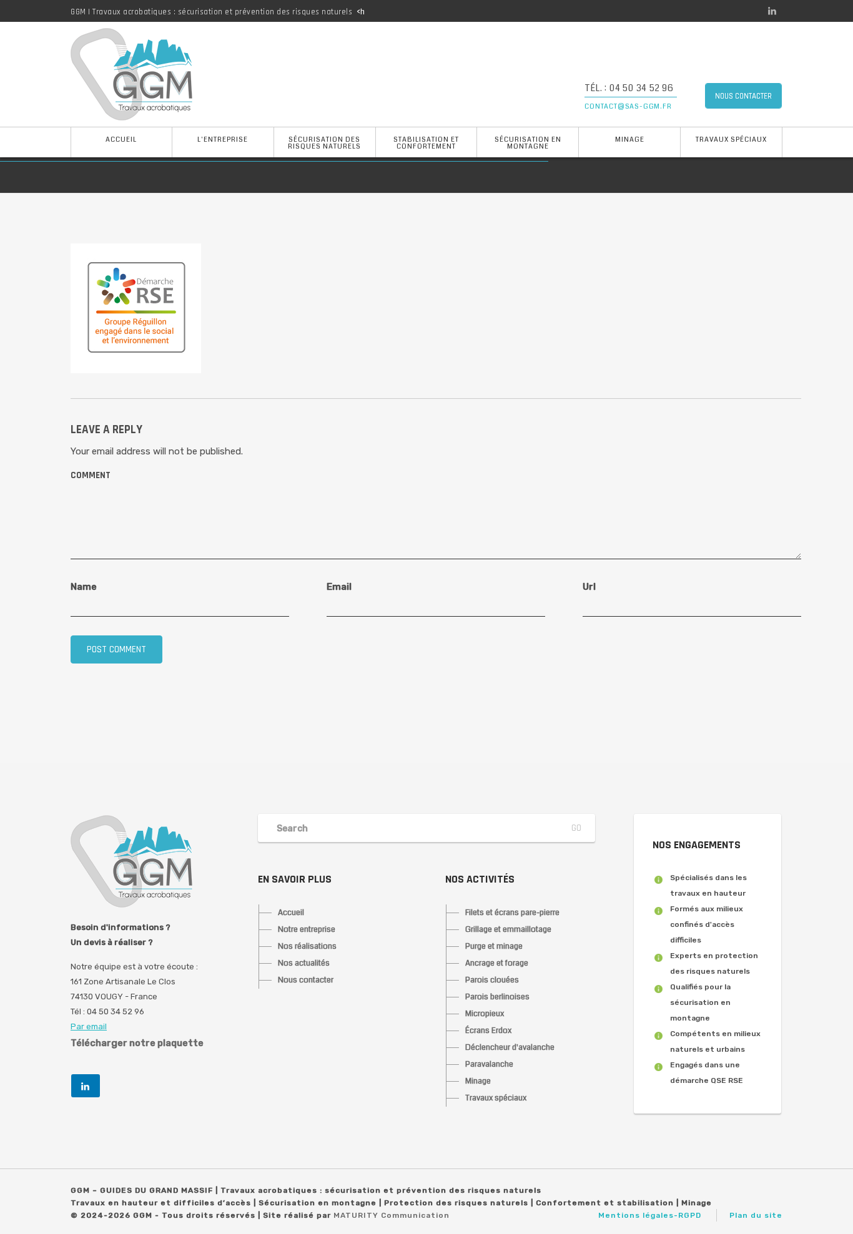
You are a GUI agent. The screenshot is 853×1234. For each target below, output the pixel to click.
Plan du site (755, 1215)
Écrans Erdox (488, 1030)
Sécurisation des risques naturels (324, 143)
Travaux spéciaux (731, 139)
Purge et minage (494, 946)
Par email (89, 1026)
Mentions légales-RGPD (649, 1215)
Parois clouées (492, 980)
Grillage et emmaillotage (508, 929)
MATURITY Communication (391, 1215)
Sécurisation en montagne (528, 143)
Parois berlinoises (497, 996)
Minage (629, 139)
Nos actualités (304, 963)
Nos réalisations (307, 946)
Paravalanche (489, 1064)
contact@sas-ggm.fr (627, 106)
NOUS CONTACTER (743, 96)
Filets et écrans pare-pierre (512, 912)
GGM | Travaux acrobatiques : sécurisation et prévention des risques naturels (211, 12)
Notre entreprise (306, 929)
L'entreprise (222, 139)
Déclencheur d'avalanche (510, 1047)
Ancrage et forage (496, 963)
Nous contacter (305, 980)
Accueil (121, 139)
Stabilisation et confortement (426, 143)
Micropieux (484, 1013)
